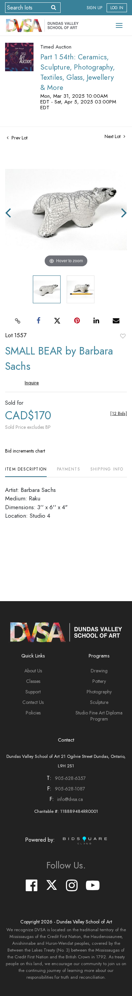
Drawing (99, 670)
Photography (99, 691)
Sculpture (99, 702)
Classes (33, 681)
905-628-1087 (70, 788)
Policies (33, 712)
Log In (116, 8)
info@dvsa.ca (70, 799)
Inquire (32, 382)
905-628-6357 (70, 778)
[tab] (26, 472)
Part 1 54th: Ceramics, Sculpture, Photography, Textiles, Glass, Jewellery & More (77, 72)
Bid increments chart (25, 450)
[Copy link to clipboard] (18, 321)
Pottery (99, 681)
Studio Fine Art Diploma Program (99, 715)
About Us (33, 670)
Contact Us (33, 702)
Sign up (94, 8)
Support (33, 691)
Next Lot (113, 136)
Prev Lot (18, 137)
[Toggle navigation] (119, 25)
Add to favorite (123, 336)
